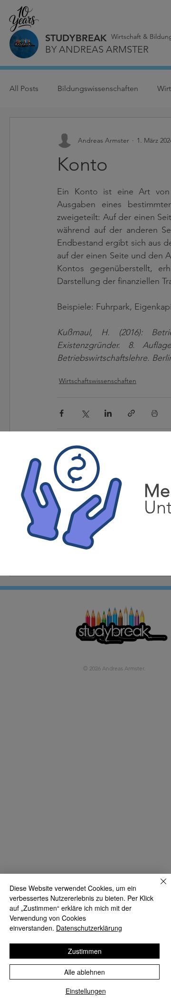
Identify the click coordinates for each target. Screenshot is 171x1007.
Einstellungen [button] (86, 991)
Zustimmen (85, 951)
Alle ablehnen (84, 972)
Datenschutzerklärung (89, 928)
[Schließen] (157, 887)
